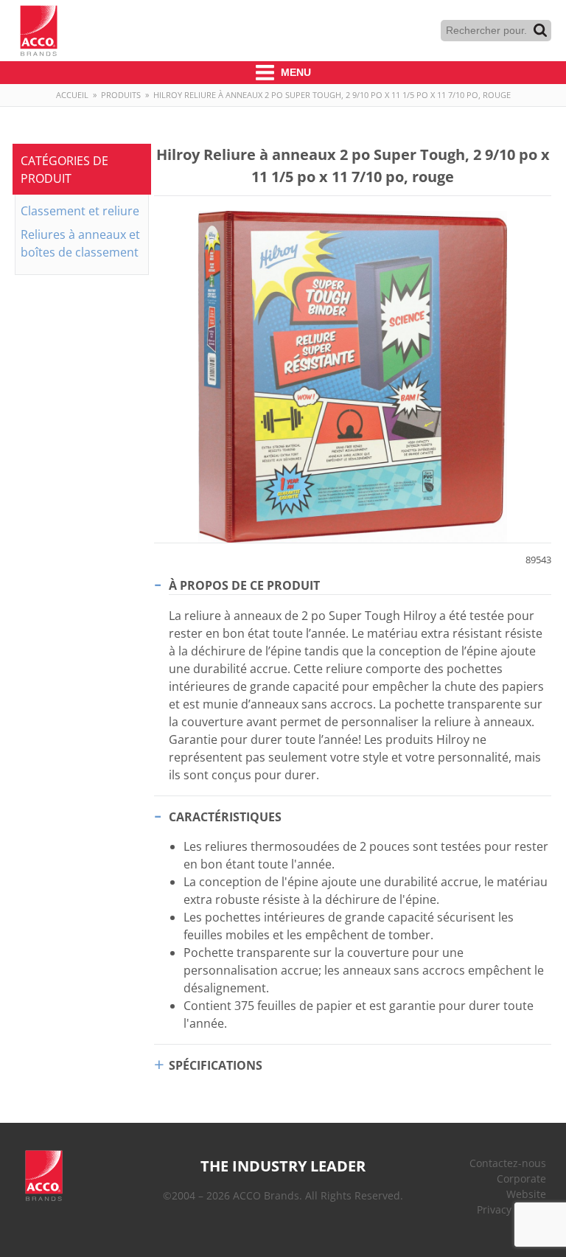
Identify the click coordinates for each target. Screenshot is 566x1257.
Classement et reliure (80, 211)
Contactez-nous (507, 1163)
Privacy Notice (511, 1209)
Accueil (72, 94)
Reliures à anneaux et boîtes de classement (80, 243)
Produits (121, 94)
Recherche (540, 30)
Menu (294, 72)
